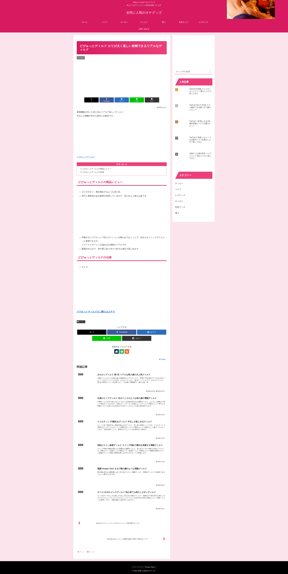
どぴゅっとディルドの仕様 (93, 172)
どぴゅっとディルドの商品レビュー (96, 169)
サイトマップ (138, 567)
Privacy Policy (150, 567)
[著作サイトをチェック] (116, 351)
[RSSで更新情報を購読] (127, 351)
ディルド (82, 322)
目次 (118, 164)
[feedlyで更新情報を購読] (121, 351)
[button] (152, 99)
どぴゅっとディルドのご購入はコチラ (96, 311)
